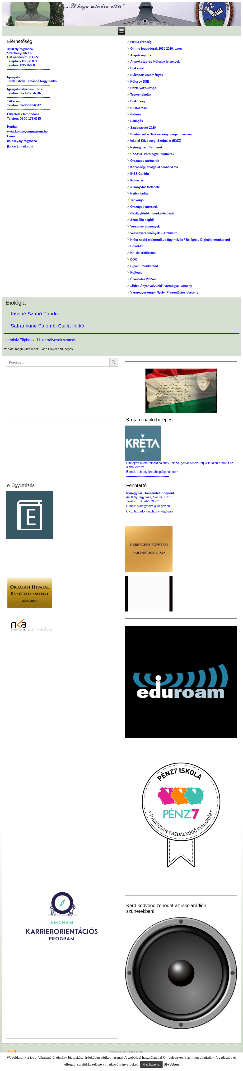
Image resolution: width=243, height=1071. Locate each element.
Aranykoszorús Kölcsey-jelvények (155, 61)
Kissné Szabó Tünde (34, 314)
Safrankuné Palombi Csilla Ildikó (47, 326)
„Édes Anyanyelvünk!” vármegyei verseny (161, 286)
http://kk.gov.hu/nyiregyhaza (153, 511)
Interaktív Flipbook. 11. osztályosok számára (41, 340)
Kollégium (137, 272)
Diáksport (137, 68)
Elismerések (139, 108)
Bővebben (171, 1064)
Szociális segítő (142, 220)
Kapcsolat (135, 1052)
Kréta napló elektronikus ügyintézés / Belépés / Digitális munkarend (180, 240)
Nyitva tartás (139, 193)
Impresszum (117, 1052)
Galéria (135, 114)
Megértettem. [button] (151, 1064)
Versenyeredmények (145, 226)
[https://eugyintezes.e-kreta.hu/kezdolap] (62, 515)
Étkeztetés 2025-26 (143, 279)
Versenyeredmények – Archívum (154, 233)
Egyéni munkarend (144, 266)
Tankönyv (137, 200)
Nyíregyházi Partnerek (146, 147)
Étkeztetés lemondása (23, 114)
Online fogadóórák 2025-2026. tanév (156, 48)
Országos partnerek (144, 160)
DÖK (133, 259)
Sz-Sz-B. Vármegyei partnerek (152, 154)
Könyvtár (136, 180)
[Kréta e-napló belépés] (181, 443)
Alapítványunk (140, 55)
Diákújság (137, 101)
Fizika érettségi (141, 42)
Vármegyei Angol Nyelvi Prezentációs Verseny (164, 292)
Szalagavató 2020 (143, 127)
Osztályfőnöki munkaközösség (152, 213)
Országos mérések (144, 207)
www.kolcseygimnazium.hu (27, 131)
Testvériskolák (140, 94)
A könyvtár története (145, 187)
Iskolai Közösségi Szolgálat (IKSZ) (155, 140)
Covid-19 (136, 246)
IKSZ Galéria (139, 173)
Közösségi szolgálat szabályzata (154, 167)
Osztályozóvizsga (143, 88)
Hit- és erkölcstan (143, 253)
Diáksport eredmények (146, 75)
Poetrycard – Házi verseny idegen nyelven (161, 134)
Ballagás (136, 121)
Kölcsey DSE (139, 81)
